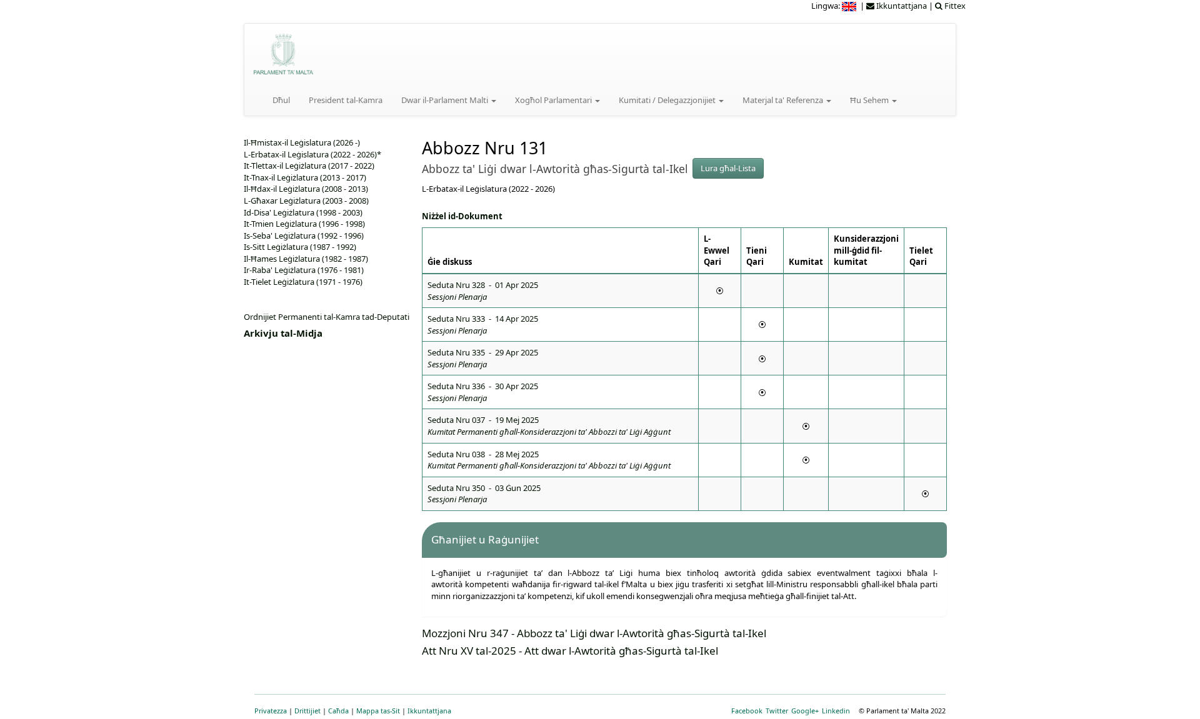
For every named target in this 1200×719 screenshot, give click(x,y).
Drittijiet (307, 710)
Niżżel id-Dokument (462, 216)
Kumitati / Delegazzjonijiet (668, 100)
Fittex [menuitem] (954, 5)
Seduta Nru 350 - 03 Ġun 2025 (484, 493)
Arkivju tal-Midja (283, 333)
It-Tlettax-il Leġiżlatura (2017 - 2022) (309, 165)
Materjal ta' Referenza (783, 100)
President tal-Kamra (345, 100)
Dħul (281, 100)
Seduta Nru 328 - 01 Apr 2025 (483, 290)
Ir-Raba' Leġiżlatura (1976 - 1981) (304, 269)
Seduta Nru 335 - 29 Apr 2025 (483, 358)
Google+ (805, 710)
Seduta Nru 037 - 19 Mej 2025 (549, 425)
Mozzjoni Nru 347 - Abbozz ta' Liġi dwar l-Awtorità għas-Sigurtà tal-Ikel (594, 633)
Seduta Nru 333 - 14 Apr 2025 (483, 324)
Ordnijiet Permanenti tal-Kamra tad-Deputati (326, 316)
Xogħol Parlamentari (554, 100)
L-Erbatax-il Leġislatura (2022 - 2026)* (312, 154)
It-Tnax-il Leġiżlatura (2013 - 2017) (305, 177)
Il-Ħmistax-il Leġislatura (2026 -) (302, 142)
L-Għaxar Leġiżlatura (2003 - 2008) (306, 200)
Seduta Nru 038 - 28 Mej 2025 (549, 460)
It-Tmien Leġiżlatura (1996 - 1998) (304, 223)
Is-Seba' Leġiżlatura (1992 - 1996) (304, 235)
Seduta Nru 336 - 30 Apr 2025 (483, 392)
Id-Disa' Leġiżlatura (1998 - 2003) (303, 212)
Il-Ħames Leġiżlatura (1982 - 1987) (306, 258)
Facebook (746, 710)
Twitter (777, 710)
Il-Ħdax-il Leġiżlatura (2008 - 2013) (306, 188)
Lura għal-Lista (728, 168)
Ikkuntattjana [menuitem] (900, 5)
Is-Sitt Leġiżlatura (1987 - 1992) (300, 246)
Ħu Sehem (870, 100)
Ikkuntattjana (429, 710)
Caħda (338, 710)
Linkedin (836, 710)
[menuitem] (850, 5)
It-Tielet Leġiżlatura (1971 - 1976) (303, 281)
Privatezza (270, 710)
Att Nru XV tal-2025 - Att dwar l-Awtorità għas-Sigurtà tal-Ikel (570, 650)
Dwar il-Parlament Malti (445, 100)
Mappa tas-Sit (378, 710)
